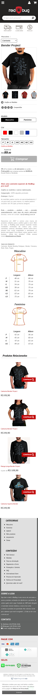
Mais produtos (10, 534)
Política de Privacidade (13, 580)
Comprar (21, 159)
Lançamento (10, 537)
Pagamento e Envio (12, 564)
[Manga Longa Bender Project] (19, 455)
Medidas (9, 558)
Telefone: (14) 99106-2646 (11, 624)
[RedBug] (19, 10)
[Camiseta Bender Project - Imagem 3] (24, 94)
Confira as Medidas (10, 102)
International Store (12, 574)
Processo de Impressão (13, 577)
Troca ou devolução (12, 561)
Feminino (9, 528)
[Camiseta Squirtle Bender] (19, 492)
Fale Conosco (10, 555)
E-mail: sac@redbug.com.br (11, 628)
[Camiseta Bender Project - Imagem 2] (15, 94)
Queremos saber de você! (14, 583)
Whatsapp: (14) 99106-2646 (11, 626)
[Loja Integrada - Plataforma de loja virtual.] (19, 679)
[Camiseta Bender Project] (19, 380)
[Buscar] (33, 18)
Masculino (5, 37)
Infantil (8, 531)
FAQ (7, 570)
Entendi (19, 692)
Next (35, 94)
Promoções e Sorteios (13, 567)
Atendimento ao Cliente (13, 236)
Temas (8, 540)
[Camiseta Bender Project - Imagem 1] (5, 94)
